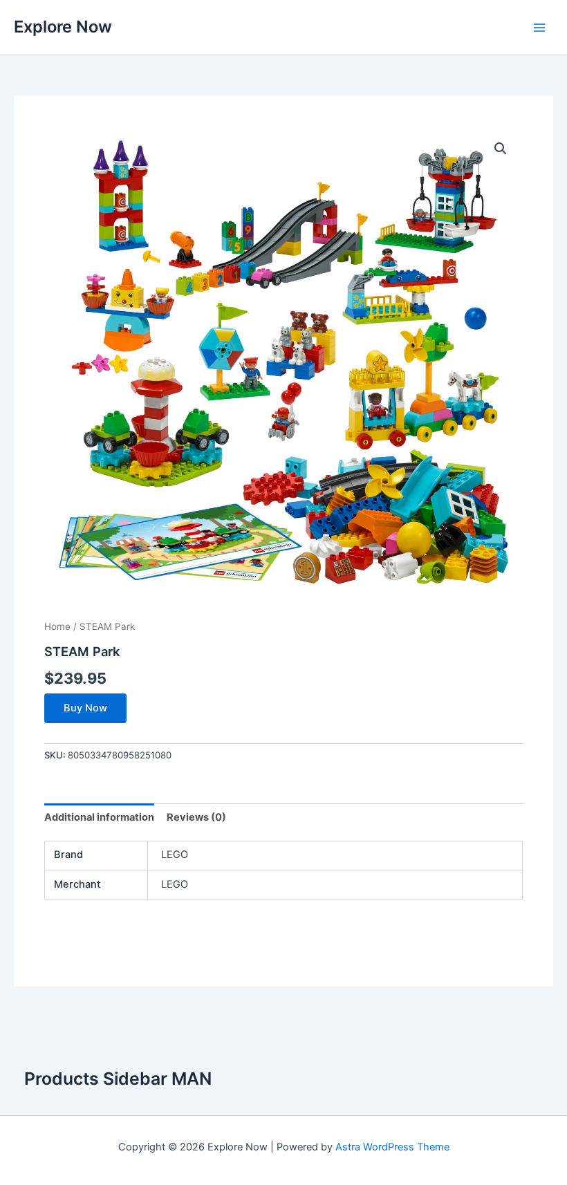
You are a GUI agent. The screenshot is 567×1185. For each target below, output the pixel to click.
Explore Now (63, 27)
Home (57, 626)
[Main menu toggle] (539, 27)
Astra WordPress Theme (392, 1147)
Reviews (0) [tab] (196, 817)
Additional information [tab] (99, 817)
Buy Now (85, 708)
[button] (500, 148)
